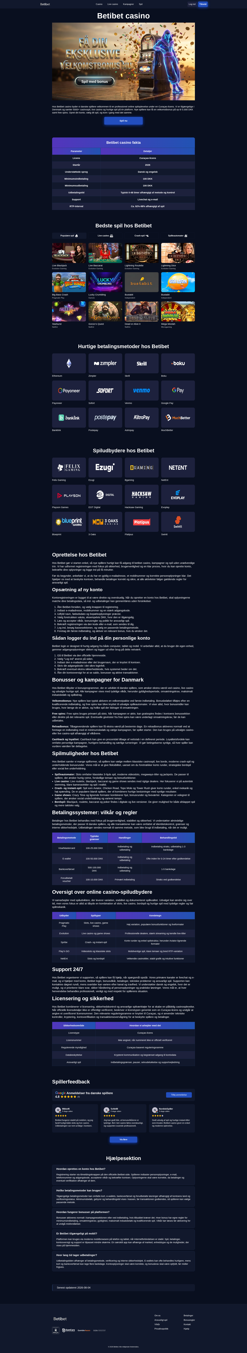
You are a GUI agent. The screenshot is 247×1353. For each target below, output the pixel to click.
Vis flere (123, 1139)
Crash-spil (140, 236)
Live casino (103, 236)
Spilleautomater (175, 236)
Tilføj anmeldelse (179, 1095)
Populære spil (67, 236)
